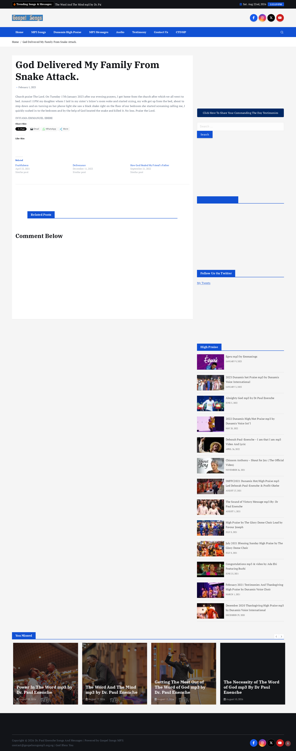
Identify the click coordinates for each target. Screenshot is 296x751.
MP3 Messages (98, 32)
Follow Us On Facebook (217, 200)
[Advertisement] (240, 79)
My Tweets (203, 283)
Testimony (139, 32)
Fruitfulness (21, 165)
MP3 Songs (38, 32)
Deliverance (79, 165)
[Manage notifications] (288, 743)
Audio (120, 32)
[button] (276, 636)
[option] (44, 674)
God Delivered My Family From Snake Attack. (50, 42)
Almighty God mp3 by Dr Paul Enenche (250, 398)
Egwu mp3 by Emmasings (241, 356)
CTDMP (181, 32)
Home (20, 32)
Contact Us (161, 32)
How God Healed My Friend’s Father (149, 165)
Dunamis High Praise (67, 32)
